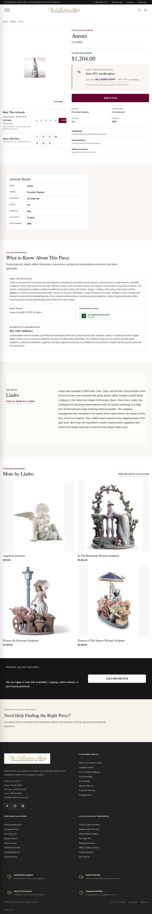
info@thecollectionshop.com (16, 797)
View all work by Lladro (20, 401)
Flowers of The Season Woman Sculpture (101, 640)
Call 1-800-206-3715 (117, 678)
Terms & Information (118, 902)
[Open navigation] (7, 10)
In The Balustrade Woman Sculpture (98, 555)
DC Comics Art (10, 834)
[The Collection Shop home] (73, 10)
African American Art (13, 825)
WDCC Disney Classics (89, 847)
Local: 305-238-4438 (13, 793)
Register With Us (86, 786)
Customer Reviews (87, 790)
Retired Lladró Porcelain (89, 829)
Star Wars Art (85, 838)
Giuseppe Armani (11, 829)
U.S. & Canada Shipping (89, 772)
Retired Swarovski (87, 843)
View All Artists (10, 857)
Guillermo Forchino (12, 847)
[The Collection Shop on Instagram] (15, 806)
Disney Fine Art (10, 838)
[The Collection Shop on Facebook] (7, 806)
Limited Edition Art (12, 852)
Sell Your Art (117, 2)
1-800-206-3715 (101, 2)
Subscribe (142, 2)
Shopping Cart (85, 795)
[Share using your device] (43, 143)
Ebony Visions (10, 843)
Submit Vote (66, 120)
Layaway (130, 2)
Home (5, 22)
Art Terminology (85, 777)
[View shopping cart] (145, 10)
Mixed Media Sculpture (89, 834)
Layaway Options (86, 767)
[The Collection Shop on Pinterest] (23, 806)
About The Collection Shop (90, 763)
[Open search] (139, 10)
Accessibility (84, 781)
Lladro (13, 22)
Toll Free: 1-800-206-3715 (15, 789)
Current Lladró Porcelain (89, 825)
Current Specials (86, 852)
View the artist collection (133, 474)
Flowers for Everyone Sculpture (21, 640)
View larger (58, 101)
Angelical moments (14, 555)
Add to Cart (110, 98)
